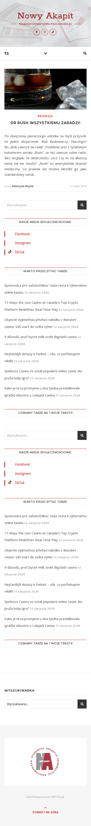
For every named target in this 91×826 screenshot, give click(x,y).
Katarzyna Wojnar (23, 186)
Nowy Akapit (45, 16)
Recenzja (45, 116)
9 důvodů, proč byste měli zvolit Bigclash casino (40, 336)
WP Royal (57, 797)
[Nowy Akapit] (45, 762)
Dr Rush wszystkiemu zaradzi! (45, 123)
